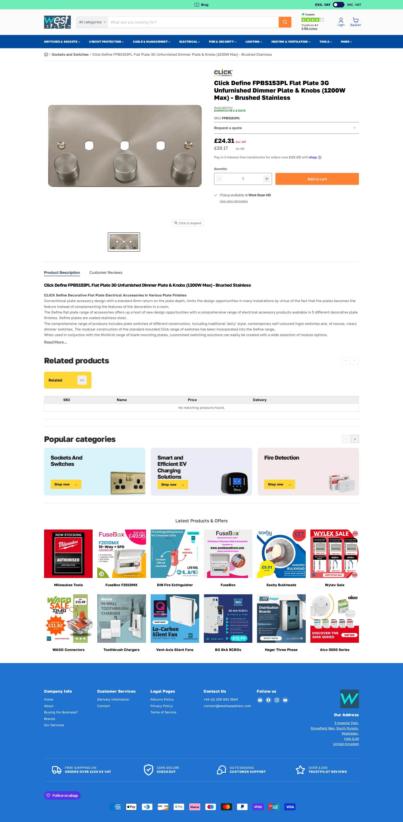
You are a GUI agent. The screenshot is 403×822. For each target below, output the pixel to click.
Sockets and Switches (70, 54)
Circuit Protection (105, 41)
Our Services (54, 725)
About (49, 706)
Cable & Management (151, 41)
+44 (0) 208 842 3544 (221, 699)
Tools (325, 41)
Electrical (188, 41)
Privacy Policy (161, 706)
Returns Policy (162, 699)
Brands (49, 719)
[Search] (285, 22)
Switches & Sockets (61, 41)
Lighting (253, 41)
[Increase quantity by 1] (266, 178)
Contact (103, 706)
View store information (234, 201)
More (345, 41)
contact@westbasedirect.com (227, 706)
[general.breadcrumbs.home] (48, 54)
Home (48, 699)
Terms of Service (163, 712)
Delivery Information (113, 699)
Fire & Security (222, 41)
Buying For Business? (61, 712)
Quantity (220, 169)
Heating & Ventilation (290, 41)
